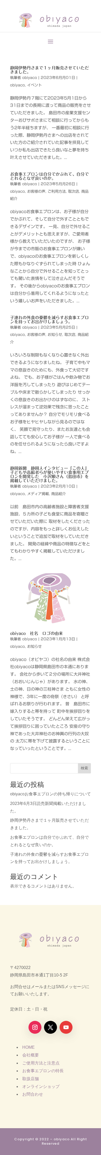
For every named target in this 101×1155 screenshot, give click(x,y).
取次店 (73, 191)
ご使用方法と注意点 (41, 1063)
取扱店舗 (30, 1079)
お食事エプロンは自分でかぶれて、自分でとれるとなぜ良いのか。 (49, 176)
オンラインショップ (41, 1086)
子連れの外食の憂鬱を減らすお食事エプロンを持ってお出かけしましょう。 (49, 320)
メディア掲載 (38, 494)
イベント (34, 85)
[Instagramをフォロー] (34, 1027)
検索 (84, 768)
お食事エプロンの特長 (43, 1071)
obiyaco (29, 77)
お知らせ (55, 334)
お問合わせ (32, 1094)
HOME (28, 1047)
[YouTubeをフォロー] (66, 1027)
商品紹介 (58, 494)
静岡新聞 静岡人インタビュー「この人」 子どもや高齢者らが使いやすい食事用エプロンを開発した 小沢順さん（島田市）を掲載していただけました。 (50, 474)
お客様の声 (36, 191)
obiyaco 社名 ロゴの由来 (36, 633)
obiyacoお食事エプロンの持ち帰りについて (50, 794)
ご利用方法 (57, 191)
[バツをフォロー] (50, 1027)
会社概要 (30, 1055)
